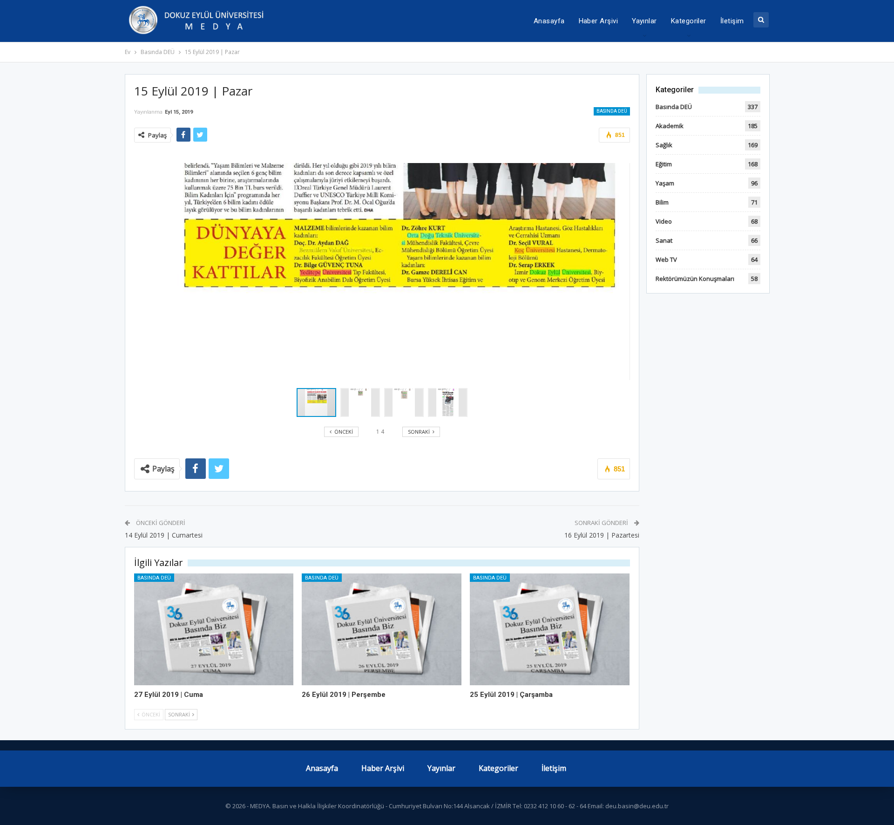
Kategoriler (688, 21)
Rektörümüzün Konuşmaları (695, 278)
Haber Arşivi (598, 21)
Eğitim (664, 164)
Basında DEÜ (611, 111)
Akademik (670, 126)
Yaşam (665, 183)
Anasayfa (549, 21)
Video (664, 221)
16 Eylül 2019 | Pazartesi (601, 535)
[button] (362, 402)
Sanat (664, 240)
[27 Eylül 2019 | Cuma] (214, 629)
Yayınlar (644, 21)
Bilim (662, 202)
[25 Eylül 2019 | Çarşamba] (550, 629)
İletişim (732, 21)
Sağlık (664, 145)
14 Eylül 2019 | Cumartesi (164, 535)
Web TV (666, 259)
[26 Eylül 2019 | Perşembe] (381, 629)
